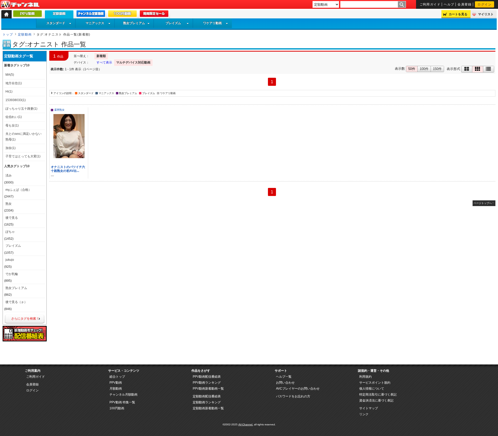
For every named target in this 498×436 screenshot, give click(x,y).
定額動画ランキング (207, 402)
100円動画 (116, 408)
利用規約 (365, 376)
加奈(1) (10, 148)
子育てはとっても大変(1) (22, 156)
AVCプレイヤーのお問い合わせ (298, 388)
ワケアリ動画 (212, 23)
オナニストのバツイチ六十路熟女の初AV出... (68, 169)
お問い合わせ (285, 382)
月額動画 (115, 388)
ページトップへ (483, 203)
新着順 (101, 56)
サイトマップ (368, 408)
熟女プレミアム (134, 23)
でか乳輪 (11, 274)
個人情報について (371, 388)
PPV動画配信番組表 (207, 376)
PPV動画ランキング (207, 382)
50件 (411, 69)
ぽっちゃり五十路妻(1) (21, 108)
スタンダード (55, 23)
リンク (364, 414)
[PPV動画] (27, 14)
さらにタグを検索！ (25, 318)
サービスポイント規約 (374, 382)
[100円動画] (122, 14)
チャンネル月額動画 (123, 394)
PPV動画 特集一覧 (122, 402)
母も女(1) (12, 125)
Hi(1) (8, 91)
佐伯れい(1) (13, 117)
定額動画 (25, 34)
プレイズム (173, 23)
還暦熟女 (59, 109)
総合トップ (117, 376)
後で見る (11, 218)
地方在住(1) (13, 83)
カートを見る (458, 14)
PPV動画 (115, 382)
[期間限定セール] (154, 14)
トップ (8, 34)
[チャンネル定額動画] (91, 14)
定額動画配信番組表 (207, 396)
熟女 (8, 204)
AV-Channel (20, 5)
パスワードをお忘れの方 (293, 396)
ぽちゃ (10, 232)
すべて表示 (104, 62)
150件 (437, 69)
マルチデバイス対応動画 (133, 62)
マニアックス (95, 23)
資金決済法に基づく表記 (376, 400)
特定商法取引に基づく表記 (378, 394)
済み (8, 175)
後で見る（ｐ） (16, 302)
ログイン (485, 4)
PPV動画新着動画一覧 (208, 388)
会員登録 (465, 4)
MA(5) (9, 74)
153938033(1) (15, 100)
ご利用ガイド (430, 4)
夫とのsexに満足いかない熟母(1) (23, 136)
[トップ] (6, 14)
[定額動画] (59, 15)
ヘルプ (449, 4)
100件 (424, 69)
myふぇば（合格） (18, 190)
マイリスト (486, 14)
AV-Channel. (245, 424)
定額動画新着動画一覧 (208, 408)
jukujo (9, 260)
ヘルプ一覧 (284, 376)
